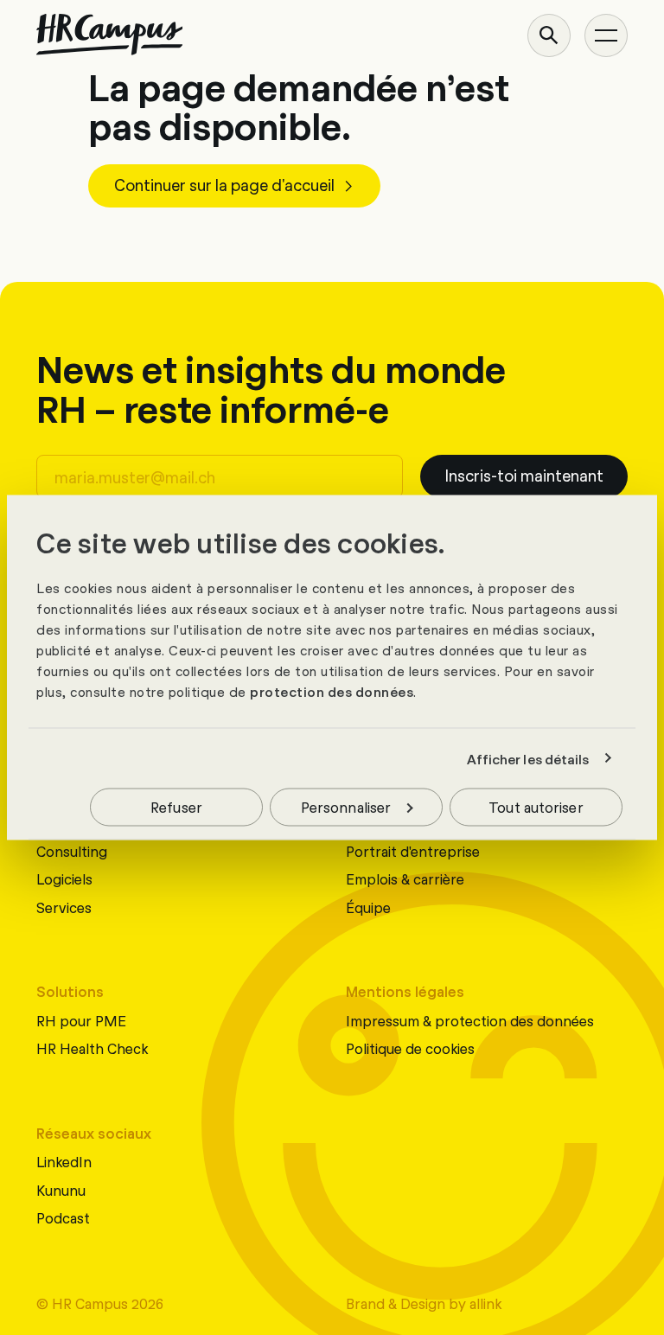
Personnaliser (346, 806)
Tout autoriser (535, 806)
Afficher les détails (528, 758)
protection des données (331, 691)
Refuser (176, 806)
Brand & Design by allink (423, 1302)
